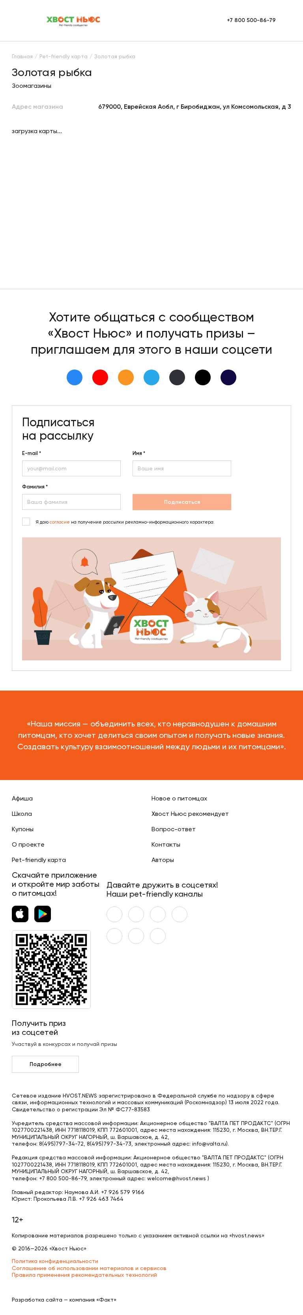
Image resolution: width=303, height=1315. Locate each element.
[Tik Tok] (203, 377)
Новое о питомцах (179, 798)
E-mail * (31, 453)
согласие (60, 522)
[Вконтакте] (74, 377)
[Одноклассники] (126, 377)
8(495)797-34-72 (61, 1143)
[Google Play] (42, 914)
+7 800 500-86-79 (251, 20)
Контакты (166, 844)
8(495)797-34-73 (109, 1143)
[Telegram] (151, 377)
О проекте (28, 844)
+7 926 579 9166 (122, 1192)
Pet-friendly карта (39, 860)
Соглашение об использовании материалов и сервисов (89, 1268)
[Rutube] (228, 377)
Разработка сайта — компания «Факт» (64, 1299)
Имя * (139, 453)
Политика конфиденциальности (55, 1261)
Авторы (163, 860)
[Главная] (73, 20)
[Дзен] (177, 377)
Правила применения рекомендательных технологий (84, 1275)
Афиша (22, 798)
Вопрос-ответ (174, 829)
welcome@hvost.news (176, 1178)
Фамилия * (35, 487)
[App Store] (20, 914)
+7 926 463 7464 (101, 1199)
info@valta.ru (209, 1143)
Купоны (23, 829)
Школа (22, 813)
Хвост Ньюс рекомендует (190, 813)
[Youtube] (100, 377)
